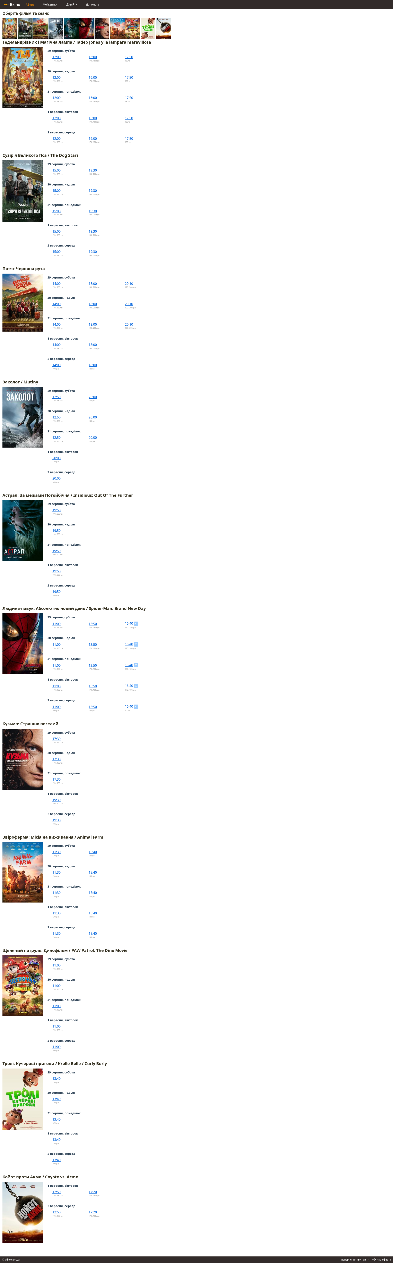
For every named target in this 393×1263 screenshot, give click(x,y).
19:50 (56, 510)
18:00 (93, 283)
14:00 (56, 283)
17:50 (129, 57)
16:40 (129, 623)
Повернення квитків (353, 1259)
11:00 (56, 624)
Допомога (92, 4)
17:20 (93, 1192)
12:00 (56, 57)
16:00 (93, 57)
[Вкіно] (12, 4)
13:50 (93, 624)
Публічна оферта (380, 1259)
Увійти (73, 4)
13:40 (56, 1078)
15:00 (56, 170)
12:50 (56, 397)
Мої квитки (50, 4)
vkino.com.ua (12, 1259)
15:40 (93, 852)
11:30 (56, 852)
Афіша (30, 4)
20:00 (93, 397)
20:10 (129, 283)
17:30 (56, 739)
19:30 (93, 170)
